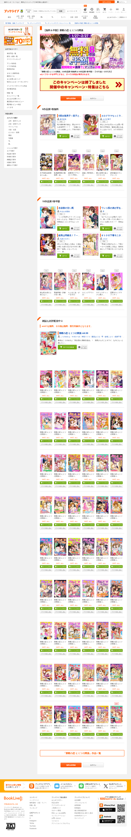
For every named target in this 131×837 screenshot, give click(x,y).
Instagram (33, 820)
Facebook (33, 828)
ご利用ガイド (122, 17)
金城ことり (109, 336)
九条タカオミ (65, 238)
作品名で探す (11, 154)
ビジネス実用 (85, 17)
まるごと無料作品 (13, 73)
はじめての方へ (112, 17)
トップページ (34, 800)
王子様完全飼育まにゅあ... (46, 174)
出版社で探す (11, 162)
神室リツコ (86, 336)
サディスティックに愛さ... (102, 293)
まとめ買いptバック (13, 79)
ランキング (33, 808)
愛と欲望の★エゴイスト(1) (102, 174)
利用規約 (77, 808)
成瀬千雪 (117, 336)
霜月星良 (63, 119)
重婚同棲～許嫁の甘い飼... (60, 293)
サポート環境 (56, 810)
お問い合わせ (56, 818)
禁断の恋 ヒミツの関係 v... (46, 391)
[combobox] (45, 11)
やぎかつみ (76, 336)
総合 (9, 17)
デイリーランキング (14, 59)
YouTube (33, 826)
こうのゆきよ (65, 336)
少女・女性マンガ (31, 17)
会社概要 (77, 800)
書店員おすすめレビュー (15, 101)
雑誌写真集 (95, 17)
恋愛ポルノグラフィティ (116, 293)
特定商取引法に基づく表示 (83, 813)
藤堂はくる (96, 336)
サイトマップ (79, 818)
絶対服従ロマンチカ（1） (116, 174)
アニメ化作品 (11, 63)
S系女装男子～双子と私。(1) (72, 115)
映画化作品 (11, 69)
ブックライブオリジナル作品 (17, 86)
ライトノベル (13, 126)
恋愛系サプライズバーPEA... (74, 174)
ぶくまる (10, 107)
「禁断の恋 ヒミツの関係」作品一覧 (82, 753)
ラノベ (63, 17)
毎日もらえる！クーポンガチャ (17, 82)
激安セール (11, 76)
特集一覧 (10, 93)
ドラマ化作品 (11, 66)
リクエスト (55, 821)
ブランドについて (80, 802)
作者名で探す (11, 156)
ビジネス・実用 (13, 132)
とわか (105, 238)
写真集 (10, 138)
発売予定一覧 (11, 53)
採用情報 (77, 805)
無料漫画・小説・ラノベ (38, 802)
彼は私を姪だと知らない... (46, 293)
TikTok (32, 823)
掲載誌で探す (11, 159)
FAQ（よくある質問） (59, 813)
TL (52, 17)
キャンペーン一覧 (13, 96)
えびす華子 (107, 119)
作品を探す (55, 802)
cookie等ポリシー (80, 815)
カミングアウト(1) (88, 293)
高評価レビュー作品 (14, 104)
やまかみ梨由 (65, 211)
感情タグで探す (12, 165)
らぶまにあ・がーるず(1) (74, 293)
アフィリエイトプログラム (61, 823)
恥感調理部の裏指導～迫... (60, 174)
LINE (31, 815)
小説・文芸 (74, 17)
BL (42, 17)
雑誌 (10, 135)
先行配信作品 (11, 89)
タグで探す (11, 151)
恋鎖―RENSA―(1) (88, 174)
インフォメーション (58, 815)
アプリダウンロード (58, 805)
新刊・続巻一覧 (12, 56)
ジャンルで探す (12, 148)
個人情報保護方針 (80, 810)
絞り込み (28, 11)
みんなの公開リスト (14, 98)
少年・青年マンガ (20, 17)
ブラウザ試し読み (46, 185)
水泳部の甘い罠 (66, 207)
